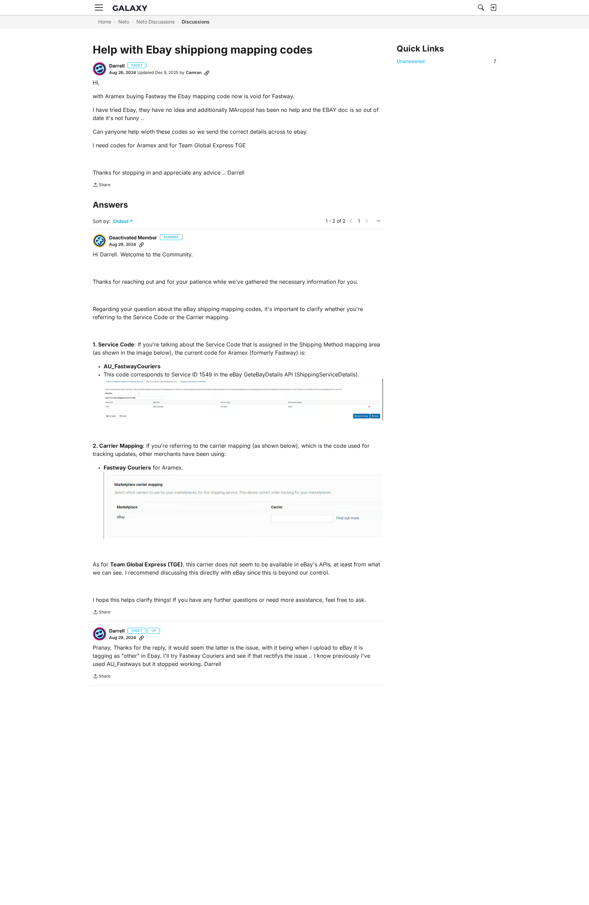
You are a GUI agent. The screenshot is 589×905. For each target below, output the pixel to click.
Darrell (117, 66)
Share (101, 185)
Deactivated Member (133, 237)
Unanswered (446, 61)
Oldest (121, 221)
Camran (193, 72)
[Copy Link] (207, 73)
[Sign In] (493, 7)
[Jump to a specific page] (377, 221)
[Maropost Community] (131, 7)
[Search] (481, 7)
